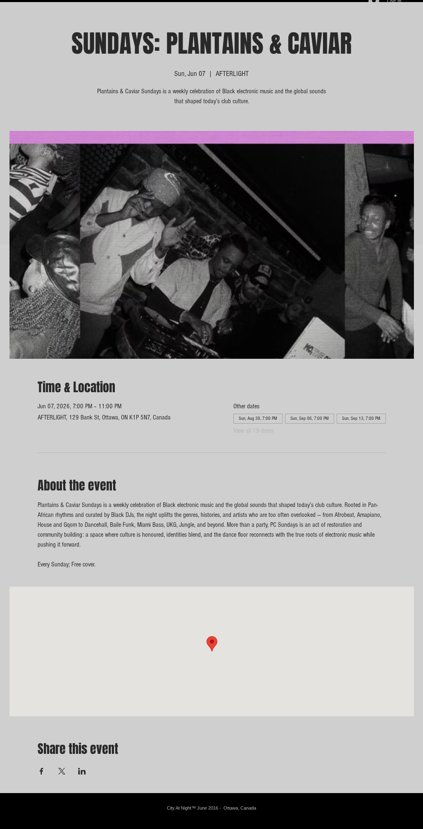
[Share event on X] (62, 771)
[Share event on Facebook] (41, 771)
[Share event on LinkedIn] (82, 771)
